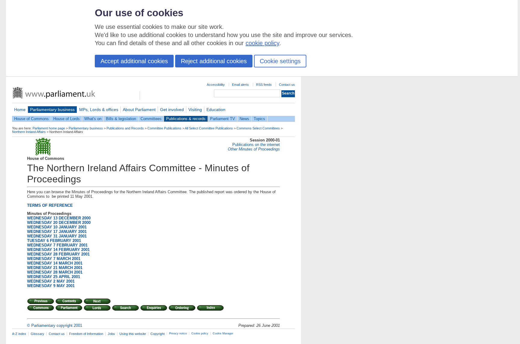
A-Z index (19, 334)
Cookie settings (280, 61)
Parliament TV (222, 118)
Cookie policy (199, 333)
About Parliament (139, 109)
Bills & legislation (121, 118)
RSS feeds (264, 84)
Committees (151, 118)
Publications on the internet (256, 144)
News (244, 118)
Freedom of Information (86, 334)
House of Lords (66, 118)
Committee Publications (164, 128)
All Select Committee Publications (209, 128)
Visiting (195, 109)
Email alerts (240, 84)
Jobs (111, 334)
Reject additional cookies (214, 61)
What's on (92, 118)
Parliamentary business (52, 109)
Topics (259, 118)
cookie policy (262, 43)
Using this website (132, 334)
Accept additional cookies (134, 61)
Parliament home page (48, 128)
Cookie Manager (223, 333)
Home (20, 109)
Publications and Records (125, 128)
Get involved (172, 109)
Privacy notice (178, 333)
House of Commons (31, 118)
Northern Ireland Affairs (29, 132)
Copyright (157, 334)
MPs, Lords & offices (98, 109)
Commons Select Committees (258, 128)
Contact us (287, 84)
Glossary (37, 334)
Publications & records (186, 118)
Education (215, 109)
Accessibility (216, 84)
